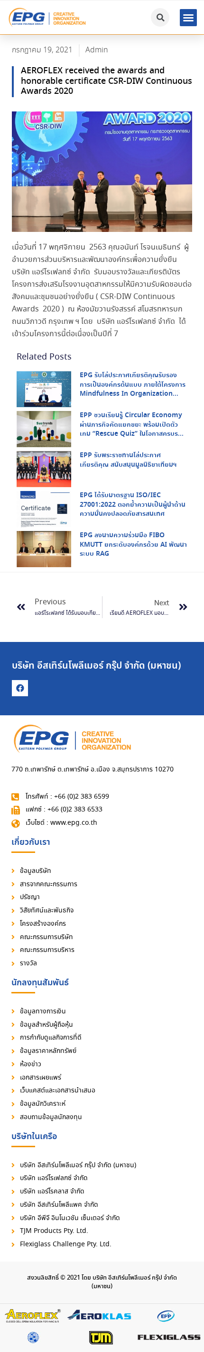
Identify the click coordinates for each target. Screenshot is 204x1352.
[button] (188, 17)
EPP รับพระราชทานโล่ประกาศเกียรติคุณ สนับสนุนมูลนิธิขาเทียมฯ (128, 460)
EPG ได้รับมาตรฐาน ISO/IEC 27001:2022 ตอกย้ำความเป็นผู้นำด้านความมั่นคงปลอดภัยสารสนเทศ (132, 505)
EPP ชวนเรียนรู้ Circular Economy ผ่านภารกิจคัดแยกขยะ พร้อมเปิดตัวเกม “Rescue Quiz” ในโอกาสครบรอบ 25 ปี (133, 429)
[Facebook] (20, 688)
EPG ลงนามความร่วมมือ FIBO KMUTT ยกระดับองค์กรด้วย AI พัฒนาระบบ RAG (133, 545)
